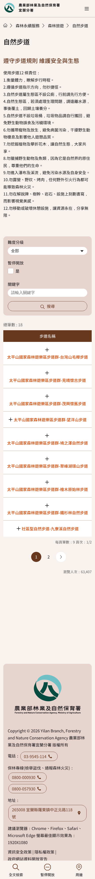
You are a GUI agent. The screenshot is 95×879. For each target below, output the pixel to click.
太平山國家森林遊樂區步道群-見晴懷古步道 (47, 380)
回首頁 (32, 7)
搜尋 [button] (51, 306)
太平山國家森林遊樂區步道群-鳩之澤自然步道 (47, 443)
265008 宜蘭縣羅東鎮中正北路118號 (42, 813)
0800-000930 (23, 777)
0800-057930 (23, 788)
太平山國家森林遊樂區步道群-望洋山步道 (50, 419)
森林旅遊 (56, 25)
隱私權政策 (44, 852)
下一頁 (61, 557)
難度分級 (16, 242)
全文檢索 (16, 874)
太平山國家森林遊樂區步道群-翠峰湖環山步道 (47, 466)
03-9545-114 (35, 756)
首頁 (5, 25)
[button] (87, 9)
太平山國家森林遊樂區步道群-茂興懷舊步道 (47, 403)
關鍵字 (14, 284)
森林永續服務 (28, 25)
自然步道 (80, 25)
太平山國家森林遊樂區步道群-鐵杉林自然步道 (47, 512)
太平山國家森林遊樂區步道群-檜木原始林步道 (47, 489)
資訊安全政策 (20, 852)
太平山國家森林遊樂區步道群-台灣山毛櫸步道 (47, 357)
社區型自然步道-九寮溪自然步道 (50, 528)
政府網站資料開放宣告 (28, 859)
